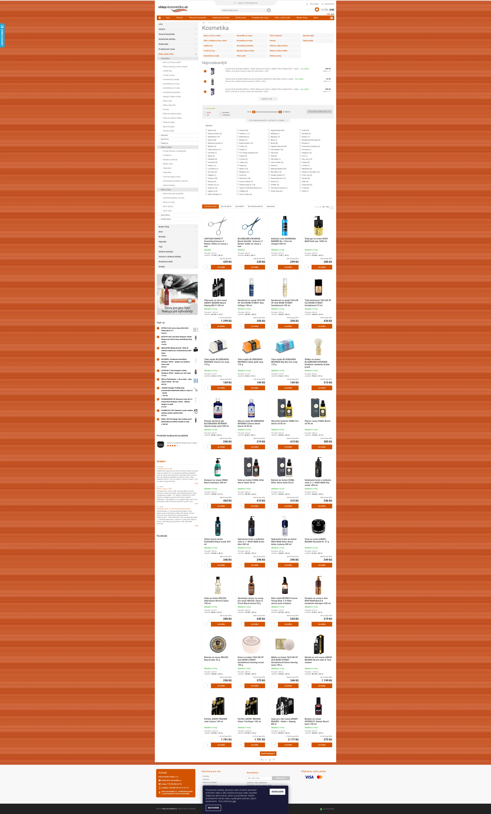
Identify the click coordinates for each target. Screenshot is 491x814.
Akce (316, 17)
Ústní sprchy (168, 206)
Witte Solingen (215, 194)
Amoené (243, 130)
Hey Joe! (307, 159)
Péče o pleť (167, 101)
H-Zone (243, 159)
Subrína (212, 188)
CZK (328, 14)
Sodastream (166, 219)
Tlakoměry (167, 172)
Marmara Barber (278, 169)
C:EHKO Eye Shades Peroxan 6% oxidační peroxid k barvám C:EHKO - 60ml (264, 79)
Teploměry (167, 168)
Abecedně (271, 206)
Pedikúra (164, 143)
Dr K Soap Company (248, 153)
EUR (332, 14)
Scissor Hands (246, 181)
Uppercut (212, 191)
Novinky (162, 237)
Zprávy (161, 461)
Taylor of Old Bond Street (250, 188)
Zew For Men (245, 194)
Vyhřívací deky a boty (172, 177)
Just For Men (276, 162)
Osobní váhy (168, 164)
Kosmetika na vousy (171, 84)
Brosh (274, 143)
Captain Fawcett (278, 146)
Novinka (225, 113)
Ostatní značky (277, 175)
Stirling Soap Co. (247, 185)
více (196, 483)
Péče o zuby (166, 190)
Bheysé (243, 140)
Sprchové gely (168, 127)
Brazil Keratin (246, 143)
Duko (274, 153)
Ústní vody (167, 211)
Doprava (206, 779)
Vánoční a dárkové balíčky (170, 257)
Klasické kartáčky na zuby (173, 198)
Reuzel (306, 178)
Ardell (305, 130)
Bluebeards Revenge (311, 140)
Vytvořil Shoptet (328, 809)
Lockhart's (213, 169)
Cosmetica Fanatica (311, 146)
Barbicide (244, 137)
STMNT (274, 185)
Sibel (305, 181)
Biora (273, 140)
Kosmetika (165, 58)
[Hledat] (269, 10)
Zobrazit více (267, 99)
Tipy (160, 247)
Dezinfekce (165, 215)
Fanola (243, 156)
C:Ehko (243, 146)
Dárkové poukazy (166, 252)
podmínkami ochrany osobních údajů (259, 785)
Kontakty (206, 776)
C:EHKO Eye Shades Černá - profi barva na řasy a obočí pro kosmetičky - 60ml (267, 89)
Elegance (307, 153)
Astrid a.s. (244, 133)
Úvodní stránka (160, 17)
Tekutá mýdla (168, 131)
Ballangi (274, 133)
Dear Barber (276, 149)
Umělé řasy (167, 71)
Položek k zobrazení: (319, 112)
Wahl (305, 191)
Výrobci (179, 17)
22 (270, 760)
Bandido (306, 133)
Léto (168, 17)
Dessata (306, 149)
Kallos (212, 165)
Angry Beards (277, 130)
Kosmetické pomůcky (172, 92)
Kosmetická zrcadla (171, 79)
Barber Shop (302, 17)
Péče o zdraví (166, 147)
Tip (208, 115)
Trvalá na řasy (169, 75)
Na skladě (211, 108)
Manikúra (165, 139)
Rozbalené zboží (166, 262)
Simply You (213, 185)
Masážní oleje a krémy (172, 97)
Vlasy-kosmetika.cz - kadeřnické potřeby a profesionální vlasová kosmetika (177, 792)
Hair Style (275, 159)
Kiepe (242, 165)
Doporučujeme (210, 206)
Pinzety (166, 109)
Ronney (212, 181)
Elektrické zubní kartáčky (173, 194)
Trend (305, 188)
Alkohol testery (169, 185)
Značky (162, 267)
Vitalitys (243, 191)
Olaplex (212, 175)
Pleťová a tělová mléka (172, 118)
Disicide (212, 153)
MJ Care (212, 172)
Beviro (212, 140)
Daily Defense (214, 149)
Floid (273, 156)
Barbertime (214, 137)
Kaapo (306, 162)
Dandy (243, 149)
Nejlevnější (226, 206)
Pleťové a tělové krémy (172, 114)
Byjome (212, 146)
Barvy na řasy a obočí (172, 62)
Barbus (306, 137)
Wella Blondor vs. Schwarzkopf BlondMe (173, 509)
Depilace (164, 135)
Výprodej (162, 242)
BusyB (306, 143)
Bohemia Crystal (215, 143)
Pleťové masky (169, 122)
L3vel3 (306, 165)
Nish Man (275, 172)
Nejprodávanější (255, 206)
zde (234, 801)
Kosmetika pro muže (171, 88)
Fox (305, 156)
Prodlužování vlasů (260, 17)
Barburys (275, 137)
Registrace (329, 4)
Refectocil (245, 178)
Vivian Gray (276, 191)
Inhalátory (167, 155)
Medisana (307, 169)
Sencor (274, 181)
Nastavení (213, 808)
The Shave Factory (278, 188)
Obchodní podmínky (210, 785)
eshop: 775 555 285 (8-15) (171, 784)
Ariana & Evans (215, 133)
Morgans (244, 172)
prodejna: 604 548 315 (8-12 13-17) (175, 788)
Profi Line (307, 175)
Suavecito (307, 185)
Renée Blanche (278, 178)
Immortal (212, 162)
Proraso (212, 178)
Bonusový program (210, 782)
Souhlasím (277, 791)
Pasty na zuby (169, 202)
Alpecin (212, 130)
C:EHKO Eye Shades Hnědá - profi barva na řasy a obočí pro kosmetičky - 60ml (267, 69)
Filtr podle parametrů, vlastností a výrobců (267, 120)
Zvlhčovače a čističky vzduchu (175, 181)
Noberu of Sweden (311, 172)
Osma (243, 175)
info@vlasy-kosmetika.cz (171, 780)
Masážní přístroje (170, 160)
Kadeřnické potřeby (221, 17)
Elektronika (241, 17)
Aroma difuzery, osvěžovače (174, 151)
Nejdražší (239, 206)
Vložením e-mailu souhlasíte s (259, 784)
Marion (243, 169)
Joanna (243, 162)
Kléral (274, 165)
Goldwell (212, 159)
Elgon (211, 156)
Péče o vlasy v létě (164, 489)
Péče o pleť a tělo (283, 17)
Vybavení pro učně (164, 469)
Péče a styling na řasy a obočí (175, 67)
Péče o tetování (169, 105)
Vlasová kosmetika (197, 17)
